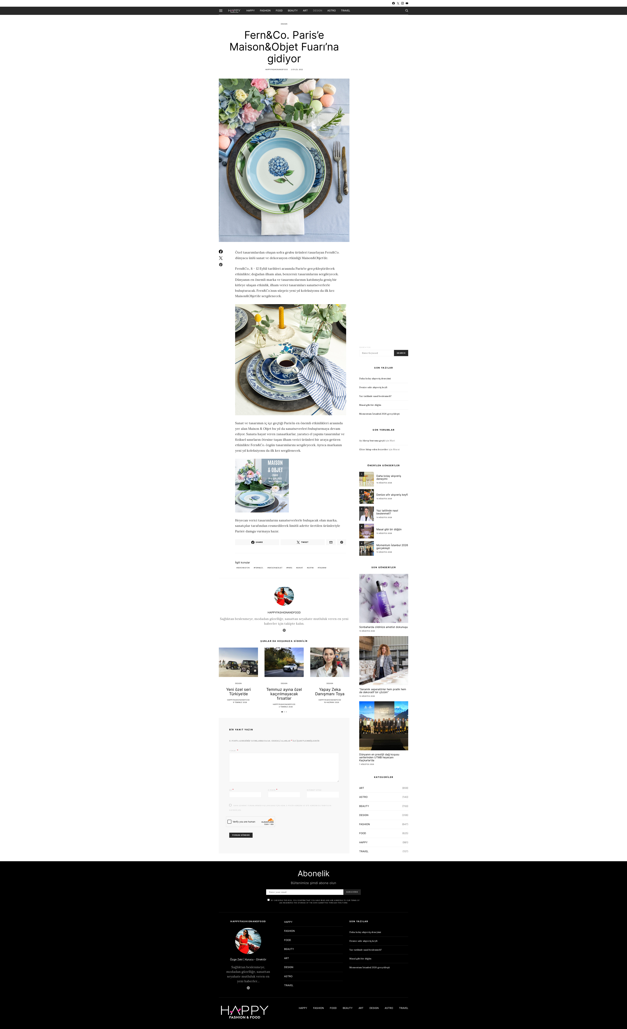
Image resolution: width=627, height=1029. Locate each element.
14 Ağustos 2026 (384, 517)
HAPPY (250, 10)
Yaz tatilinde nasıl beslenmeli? (375, 396)
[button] (282, 712)
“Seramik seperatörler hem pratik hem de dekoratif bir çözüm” (382, 691)
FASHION (265, 10)
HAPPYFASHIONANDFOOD (276, 69)
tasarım (322, 568)
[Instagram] (402, 3)
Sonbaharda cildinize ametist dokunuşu (383, 627)
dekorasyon (244, 568)
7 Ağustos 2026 (366, 764)
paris (289, 568)
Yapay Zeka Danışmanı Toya (330, 691)
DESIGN (317, 10)
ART (305, 10)
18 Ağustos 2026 (384, 483)
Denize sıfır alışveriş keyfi (373, 387)
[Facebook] (393, 3)
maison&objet (275, 568)
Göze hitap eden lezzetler (373, 449)
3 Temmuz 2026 (286, 707)
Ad (231, 789)
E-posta (273, 789)
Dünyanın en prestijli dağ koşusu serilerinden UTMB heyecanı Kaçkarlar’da (379, 757)
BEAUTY (293, 10)
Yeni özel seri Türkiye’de (238, 691)
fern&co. (259, 568)
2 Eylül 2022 (297, 69)
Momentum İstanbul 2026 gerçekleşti (379, 413)
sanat (300, 568)
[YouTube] (407, 3)
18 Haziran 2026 (331, 702)
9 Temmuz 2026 (240, 702)
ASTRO (331, 10)
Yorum (232, 751)
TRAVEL (345, 10)
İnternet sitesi (314, 790)
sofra (311, 568)
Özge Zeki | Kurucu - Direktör (248, 959)
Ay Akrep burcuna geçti (372, 440)
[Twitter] (398, 3)
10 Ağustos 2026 (384, 533)
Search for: (365, 347)
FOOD (279, 10)
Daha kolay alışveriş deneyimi (375, 378)
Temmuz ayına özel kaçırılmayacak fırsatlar (284, 694)
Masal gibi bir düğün (370, 404)
